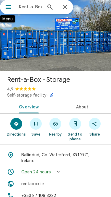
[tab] (27, 106)
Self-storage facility (26, 95)
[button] (55, 172)
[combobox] (30, 6)
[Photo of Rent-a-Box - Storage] (55, 35)
